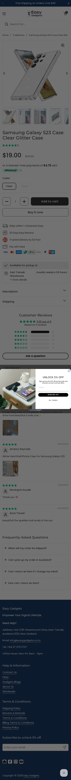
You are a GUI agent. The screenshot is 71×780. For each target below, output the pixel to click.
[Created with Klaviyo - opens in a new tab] (35, 410)
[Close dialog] (69, 371)
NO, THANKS (53, 400)
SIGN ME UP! (53, 394)
